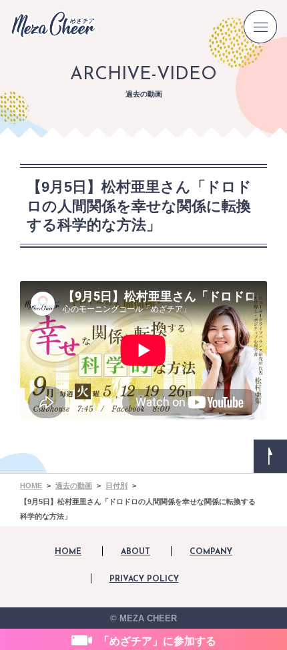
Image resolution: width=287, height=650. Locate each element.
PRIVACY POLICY (144, 579)
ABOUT (135, 552)
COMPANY (211, 552)
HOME (68, 552)
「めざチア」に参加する (157, 641)
